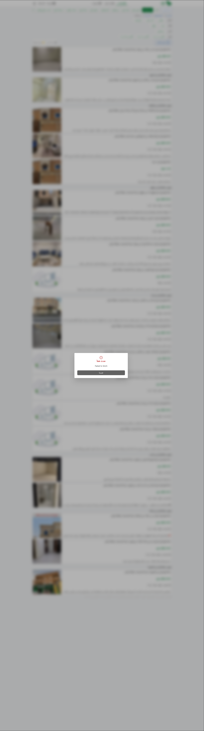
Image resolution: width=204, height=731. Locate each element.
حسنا (101, 372)
